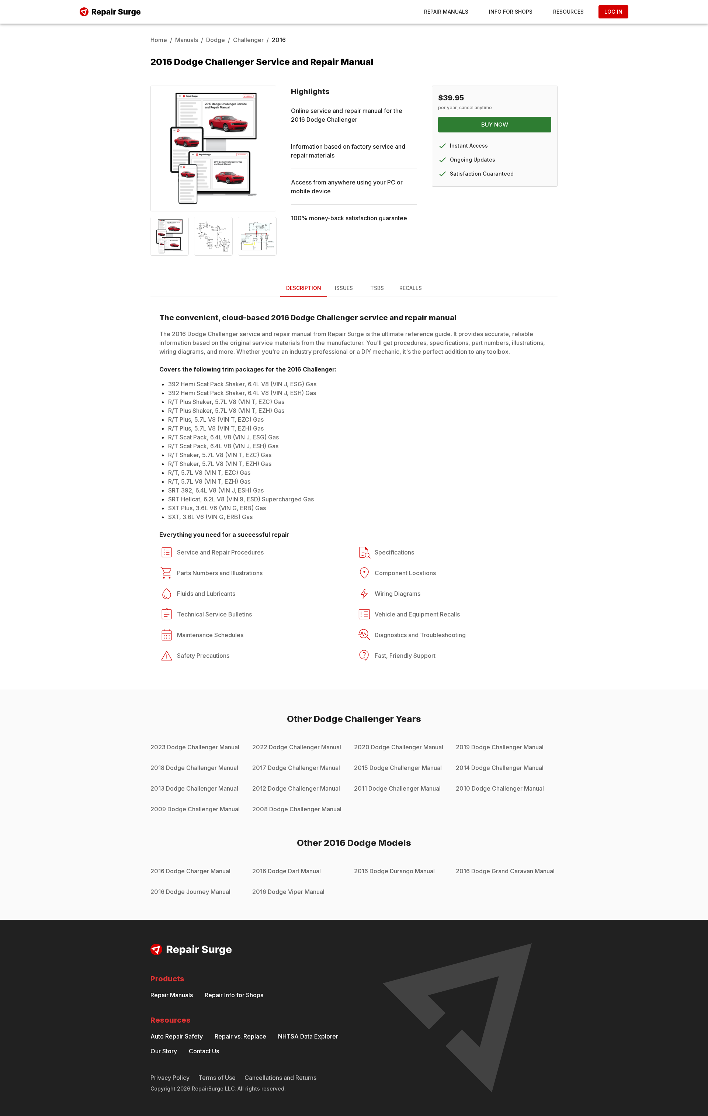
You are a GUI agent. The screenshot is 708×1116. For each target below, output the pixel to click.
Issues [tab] (344, 288)
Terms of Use (217, 1077)
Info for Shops (510, 11)
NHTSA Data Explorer (308, 1036)
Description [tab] (303, 288)
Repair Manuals (446, 11)
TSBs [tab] (377, 288)
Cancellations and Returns (280, 1077)
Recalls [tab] (410, 288)
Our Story (163, 1051)
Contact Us (204, 1051)
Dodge (215, 40)
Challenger (248, 40)
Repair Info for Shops (234, 995)
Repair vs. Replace (240, 1036)
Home (158, 40)
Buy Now (494, 124)
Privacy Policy (170, 1077)
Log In (613, 11)
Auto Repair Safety (176, 1036)
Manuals (186, 40)
